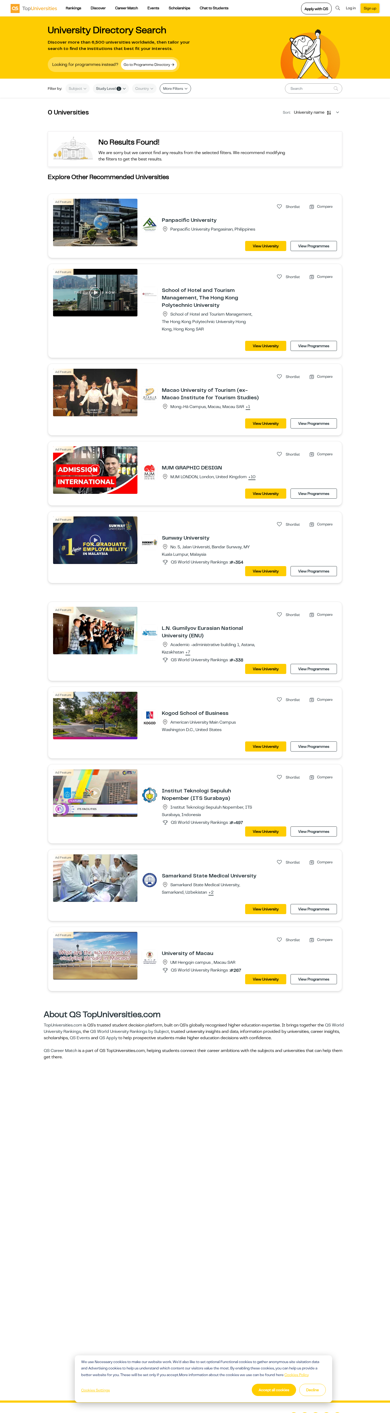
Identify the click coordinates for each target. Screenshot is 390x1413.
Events (153, 8)
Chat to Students (214, 8)
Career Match (126, 8)
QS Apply (108, 1038)
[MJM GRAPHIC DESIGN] (149, 471)
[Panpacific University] (149, 224)
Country (142, 88)
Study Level (108, 88)
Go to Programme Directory (147, 64)
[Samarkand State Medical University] (149, 879)
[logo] (34, 8)
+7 (187, 652)
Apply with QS (316, 8)
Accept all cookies (274, 1389)
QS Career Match (60, 1050)
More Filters (173, 88)
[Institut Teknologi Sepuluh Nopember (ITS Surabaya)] (149, 794)
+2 (211, 893)
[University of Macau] (149, 957)
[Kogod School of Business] (149, 717)
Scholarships (179, 8)
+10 (251, 477)
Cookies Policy (296, 1374)
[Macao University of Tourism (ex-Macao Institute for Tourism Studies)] (149, 394)
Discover (98, 8)
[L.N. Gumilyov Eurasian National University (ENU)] (149, 632)
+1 (248, 407)
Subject (76, 88)
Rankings (73, 8)
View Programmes (313, 246)
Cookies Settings (95, 1390)
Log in (351, 8)
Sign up (370, 8)
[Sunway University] (149, 542)
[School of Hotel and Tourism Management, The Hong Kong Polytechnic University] (149, 294)
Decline (312, 1389)
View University (266, 246)
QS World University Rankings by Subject (129, 1031)
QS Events (80, 1038)
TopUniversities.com (63, 1025)
